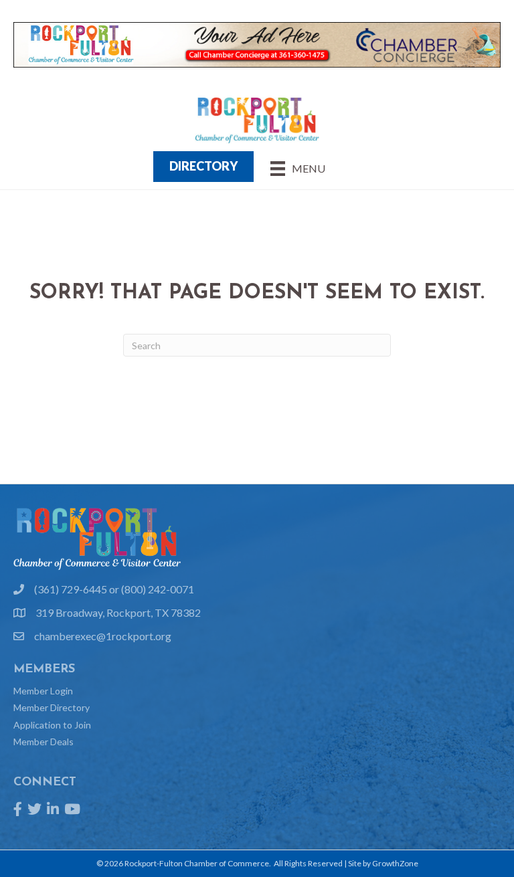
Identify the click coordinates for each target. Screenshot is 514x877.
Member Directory (51, 707)
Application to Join (52, 724)
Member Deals (43, 741)
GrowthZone (395, 863)
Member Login (43, 690)
